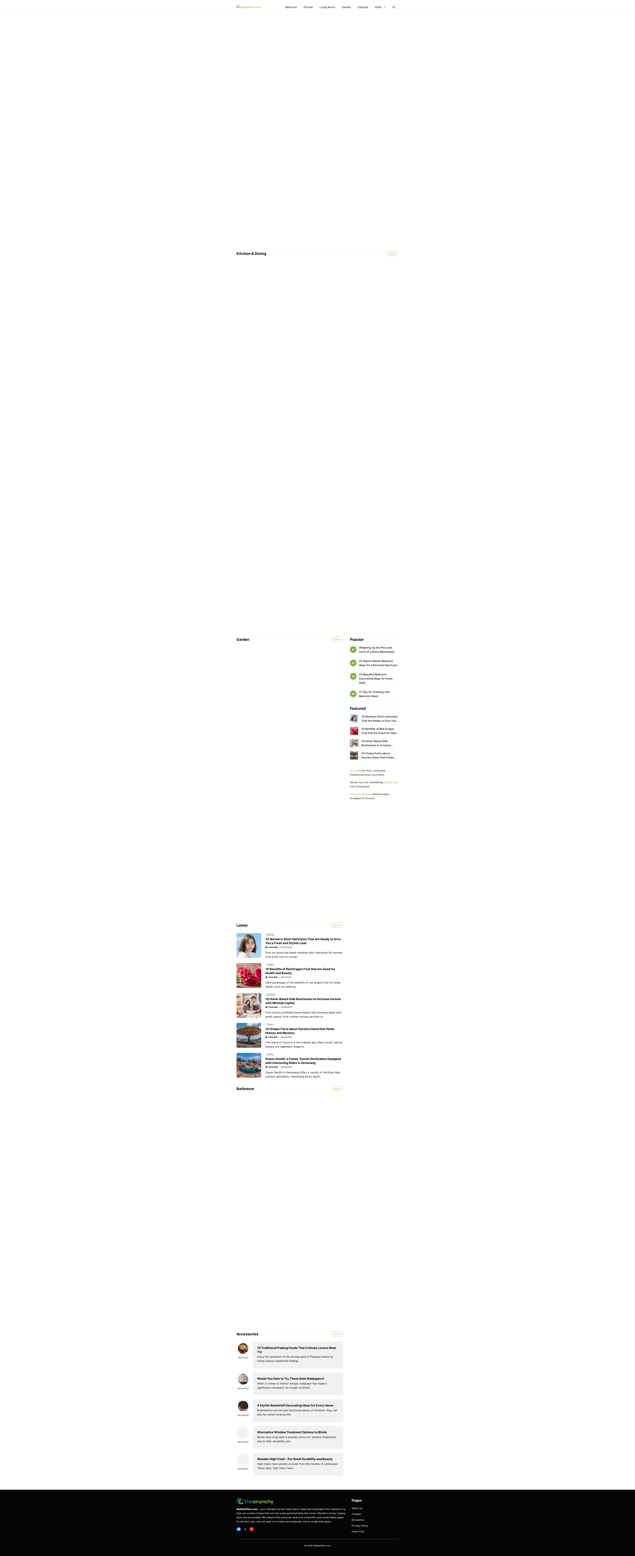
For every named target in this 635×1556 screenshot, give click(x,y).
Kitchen (308, 7)
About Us (357, 1508)
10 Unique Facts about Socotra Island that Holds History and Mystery (377, 757)
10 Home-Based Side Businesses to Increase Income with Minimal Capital (379, 745)
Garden (346, 7)
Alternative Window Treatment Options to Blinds (292, 1432)
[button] (394, 7)
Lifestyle (363, 7)
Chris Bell (272, 947)
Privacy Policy (360, 1525)
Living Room (327, 7)
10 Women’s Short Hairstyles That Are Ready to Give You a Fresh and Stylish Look (379, 720)
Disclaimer (358, 1519)
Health (270, 964)
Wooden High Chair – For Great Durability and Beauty (295, 1459)
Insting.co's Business (361, 794)
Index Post (358, 1531)
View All (392, 253)
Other (378, 7)
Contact (356, 1514)
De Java (354, 770)
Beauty (270, 934)
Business (271, 994)
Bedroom (291, 7)
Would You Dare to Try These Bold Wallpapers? (290, 1378)
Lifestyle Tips (391, 782)
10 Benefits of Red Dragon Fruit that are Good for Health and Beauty (380, 733)
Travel (270, 1024)
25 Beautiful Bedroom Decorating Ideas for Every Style (376, 678)
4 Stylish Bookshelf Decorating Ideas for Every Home (295, 1405)
